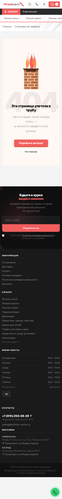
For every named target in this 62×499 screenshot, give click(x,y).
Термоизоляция (10, 312)
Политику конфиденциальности (38, 235)
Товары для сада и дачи (15, 329)
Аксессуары (8, 337)
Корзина (56, 4)
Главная (7, 26)
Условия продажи (12, 275)
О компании (9, 262)
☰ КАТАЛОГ (11, 11)
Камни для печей (11, 324)
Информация (30, 11)
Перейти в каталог (31, 143)
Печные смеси (10, 307)
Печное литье (13, 18)
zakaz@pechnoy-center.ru (16, 424)
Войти (44, 4)
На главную (31, 151)
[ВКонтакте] (6, 394)
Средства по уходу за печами (18, 333)
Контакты (7, 284)
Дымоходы (8, 316)
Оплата (6, 271)
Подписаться (31, 228)
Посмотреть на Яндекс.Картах (21, 443)
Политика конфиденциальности (19, 279)
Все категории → (10, 342)
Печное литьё (9, 299)
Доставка (7, 266)
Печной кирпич (35, 18)
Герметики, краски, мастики (18, 320)
